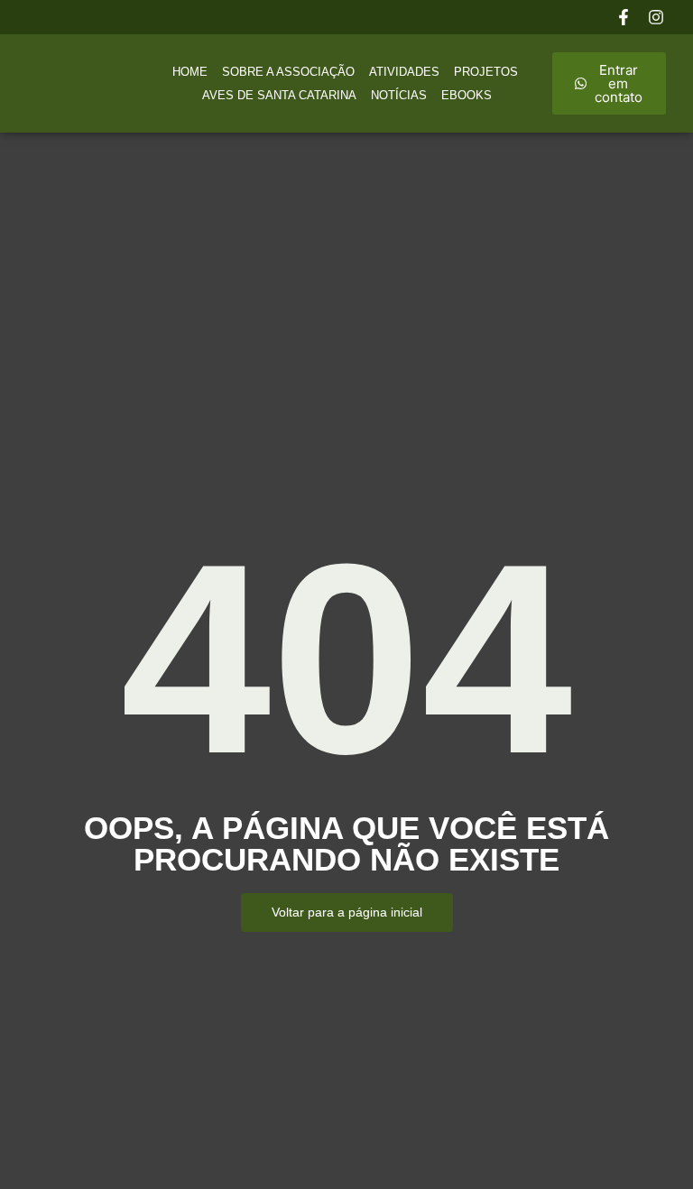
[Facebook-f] (623, 17)
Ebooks (466, 95)
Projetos (486, 71)
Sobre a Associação (288, 71)
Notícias (399, 95)
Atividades (404, 71)
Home (190, 71)
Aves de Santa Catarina (279, 95)
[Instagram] (656, 17)
